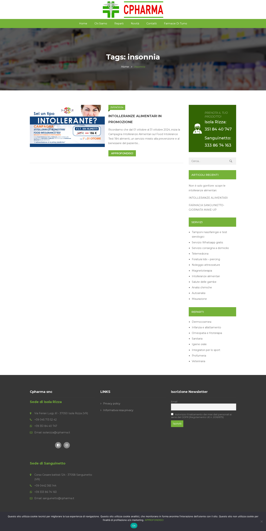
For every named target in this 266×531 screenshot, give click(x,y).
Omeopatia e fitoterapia (207, 333)
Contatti (151, 23)
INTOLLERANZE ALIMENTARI (208, 197)
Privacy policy (111, 403)
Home (83, 23)
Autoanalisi (198, 293)
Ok (134, 525)
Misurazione (199, 298)
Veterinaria (198, 361)
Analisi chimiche (202, 287)
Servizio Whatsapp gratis (207, 242)
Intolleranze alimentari (206, 276)
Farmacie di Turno (175, 23)
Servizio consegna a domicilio (210, 248)
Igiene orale (199, 344)
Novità (135, 23)
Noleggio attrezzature (206, 264)
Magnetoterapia (202, 270)
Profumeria (199, 355)
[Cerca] (230, 161)
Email (174, 401)
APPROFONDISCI (154, 520)
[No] (261, 521)
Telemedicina (200, 253)
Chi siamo (100, 23)
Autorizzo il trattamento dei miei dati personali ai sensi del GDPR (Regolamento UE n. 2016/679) (201, 416)
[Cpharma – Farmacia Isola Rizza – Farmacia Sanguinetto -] (133, 9)
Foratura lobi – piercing (206, 259)
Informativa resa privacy (118, 410)
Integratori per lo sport (206, 350)
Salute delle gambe (204, 281)
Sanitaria (197, 338)
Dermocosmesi (201, 321)
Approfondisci (122, 153)
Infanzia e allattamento (206, 327)
